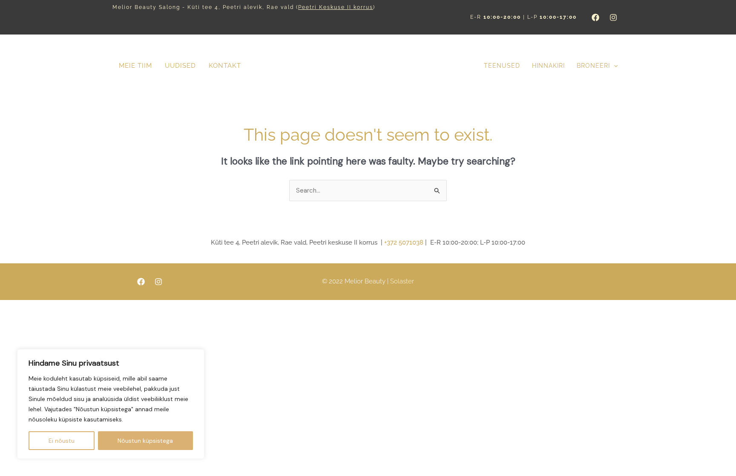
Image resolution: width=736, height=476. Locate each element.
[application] (614, 66)
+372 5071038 (403, 242)
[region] (110, 404)
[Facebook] (595, 17)
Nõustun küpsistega (145, 440)
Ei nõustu (62, 440)
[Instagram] (613, 17)
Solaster (402, 281)
